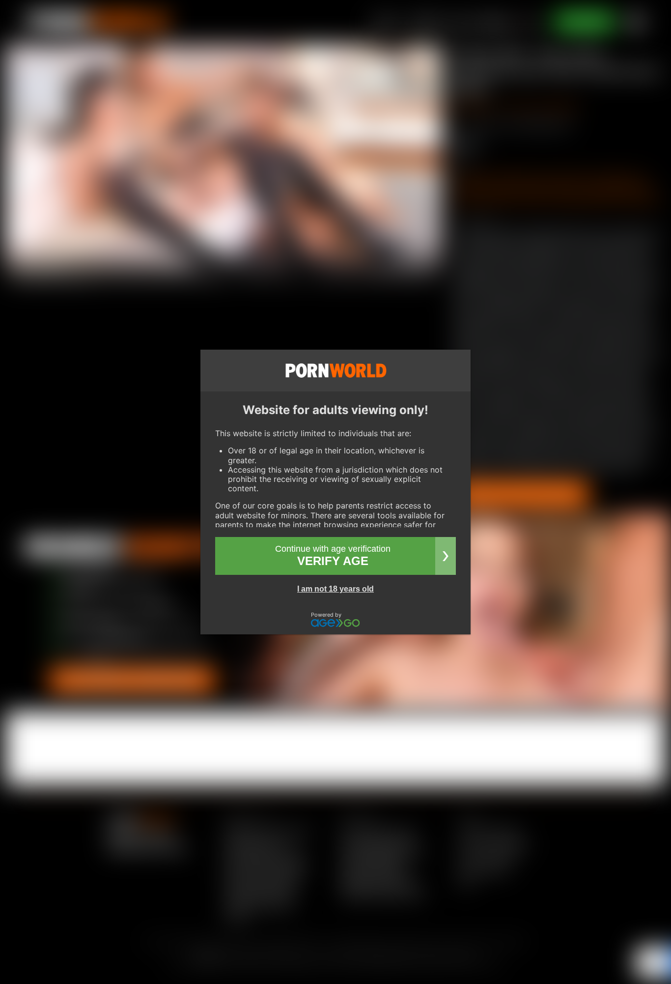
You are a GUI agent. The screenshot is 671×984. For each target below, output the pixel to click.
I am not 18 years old (335, 589)
